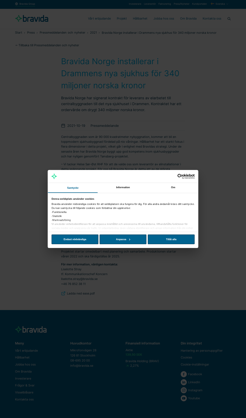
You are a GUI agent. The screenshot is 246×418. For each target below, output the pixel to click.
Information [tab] (123, 187)
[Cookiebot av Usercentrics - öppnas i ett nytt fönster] (180, 176)
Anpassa (121, 239)
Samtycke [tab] (73, 187)
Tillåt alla (171, 239)
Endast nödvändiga (75, 239)
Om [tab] (173, 187)
